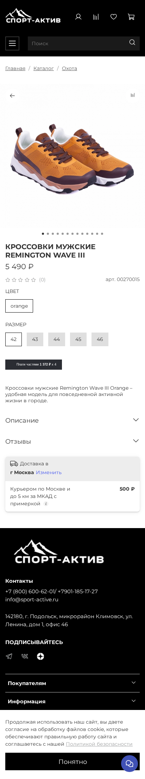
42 (14, 339)
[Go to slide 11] (92, 234)
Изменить (49, 472)
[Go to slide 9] (82, 234)
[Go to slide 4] (58, 234)
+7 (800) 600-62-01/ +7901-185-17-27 (51, 591)
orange (19, 306)
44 (56, 339)
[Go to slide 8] (77, 234)
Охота (69, 68)
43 (35, 339)
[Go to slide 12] (97, 234)
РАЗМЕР (15, 325)
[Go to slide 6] (68, 234)
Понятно (72, 761)
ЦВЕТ (12, 291)
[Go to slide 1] (43, 234)
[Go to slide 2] (48, 234)
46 (100, 339)
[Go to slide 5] (63, 234)
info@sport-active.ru (31, 599)
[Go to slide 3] (53, 234)
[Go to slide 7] (72, 234)
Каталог (43, 68)
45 (78, 339)
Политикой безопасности (99, 744)
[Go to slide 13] (102, 234)
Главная (15, 68)
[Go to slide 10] (87, 234)
